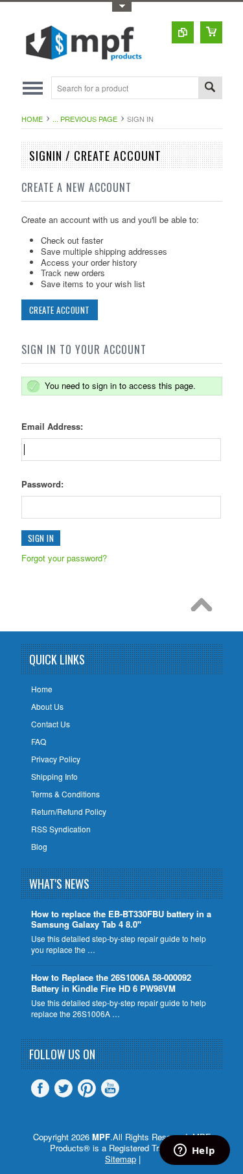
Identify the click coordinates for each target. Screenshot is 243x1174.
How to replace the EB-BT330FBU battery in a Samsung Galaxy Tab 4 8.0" (121, 920)
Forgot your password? (64, 558)
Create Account (59, 309)
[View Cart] (211, 32)
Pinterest (87, 1088)
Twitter (63, 1088)
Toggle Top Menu (122, 7)
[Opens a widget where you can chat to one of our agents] (194, 1151)
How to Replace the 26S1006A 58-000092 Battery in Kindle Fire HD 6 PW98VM (111, 983)
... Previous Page (84, 118)
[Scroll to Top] (205, 608)
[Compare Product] (183, 32)
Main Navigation (32, 87)
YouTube (110, 1088)
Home (32, 118)
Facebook (40, 1088)
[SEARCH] (210, 88)
